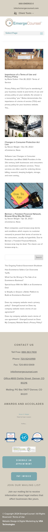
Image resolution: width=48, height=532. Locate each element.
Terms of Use (19, 516)
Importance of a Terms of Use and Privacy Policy (20, 75)
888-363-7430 (29, 352)
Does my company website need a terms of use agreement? (20, 308)
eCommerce (10, 150)
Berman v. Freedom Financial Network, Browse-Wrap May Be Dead (23, 215)
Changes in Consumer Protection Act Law (22, 143)
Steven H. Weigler (24, 414)
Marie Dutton (12, 79)
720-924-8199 (28, 358)
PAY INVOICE (24, 476)
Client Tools (25, 13)
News (18, 150)
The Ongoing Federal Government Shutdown (23, 265)
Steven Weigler (13, 146)
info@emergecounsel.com (24, 371)
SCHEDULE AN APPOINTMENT (24, 462)
